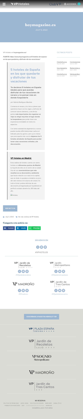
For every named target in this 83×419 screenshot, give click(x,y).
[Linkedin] (45, 247)
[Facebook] (41, 247)
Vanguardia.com (76, 74)
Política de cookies (37, 403)
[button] (9, 228)
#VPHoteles (41, 252)
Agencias (49, 405)
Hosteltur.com (62, 62)
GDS (23, 405)
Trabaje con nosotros (12, 405)
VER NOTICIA (10, 208)
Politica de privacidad (11, 403)
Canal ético (57, 403)
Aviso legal (24, 403)
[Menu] (4, 4)
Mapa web (48, 403)
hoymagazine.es (63, 68)
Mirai (51, 408)
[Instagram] (37, 247)
